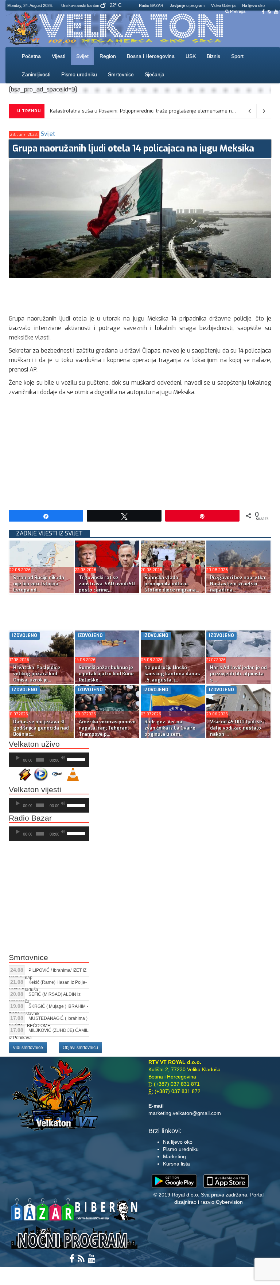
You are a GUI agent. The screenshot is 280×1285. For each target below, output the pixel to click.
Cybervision (229, 1202)
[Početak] (17, 757)
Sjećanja (154, 74)
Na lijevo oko (253, 5)
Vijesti (58, 56)
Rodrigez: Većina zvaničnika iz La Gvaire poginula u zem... (169, 728)
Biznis (213, 56)
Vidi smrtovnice (28, 1047)
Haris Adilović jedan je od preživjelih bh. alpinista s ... (238, 673)
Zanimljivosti (36, 74)
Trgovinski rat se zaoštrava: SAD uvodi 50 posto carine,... (107, 583)
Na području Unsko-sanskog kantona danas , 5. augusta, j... (172, 673)
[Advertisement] (141, 294)
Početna (31, 56)
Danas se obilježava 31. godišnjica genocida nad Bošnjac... (41, 728)
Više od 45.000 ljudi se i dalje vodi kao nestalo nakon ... (237, 728)
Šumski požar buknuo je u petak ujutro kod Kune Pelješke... (106, 673)
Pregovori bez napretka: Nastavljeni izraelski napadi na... (238, 583)
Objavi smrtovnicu (80, 1047)
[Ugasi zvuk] (63, 757)
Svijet (82, 56)
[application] (49, 759)
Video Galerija (223, 5)
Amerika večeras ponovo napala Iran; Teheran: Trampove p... (107, 728)
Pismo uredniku (79, 74)
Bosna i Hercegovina (151, 56)
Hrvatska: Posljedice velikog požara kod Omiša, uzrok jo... (36, 673)
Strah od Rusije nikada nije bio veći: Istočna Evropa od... (38, 583)
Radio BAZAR (151, 5)
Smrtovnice (121, 74)
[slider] (76, 759)
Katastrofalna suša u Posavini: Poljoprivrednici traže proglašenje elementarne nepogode (151, 111)
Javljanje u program (187, 5)
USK (191, 56)
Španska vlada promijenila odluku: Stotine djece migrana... (171, 583)
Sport (237, 56)
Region (108, 56)
